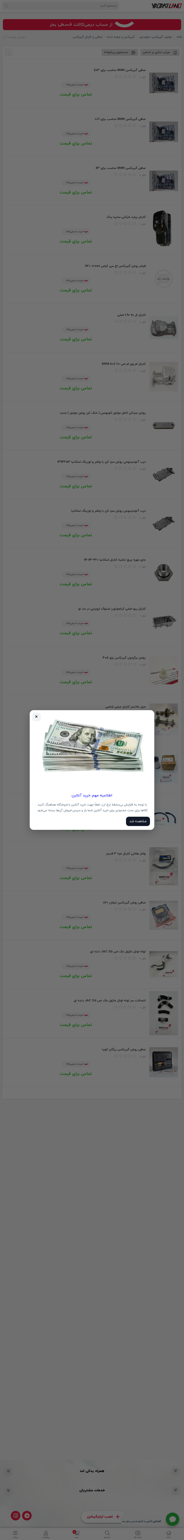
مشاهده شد (138, 821)
